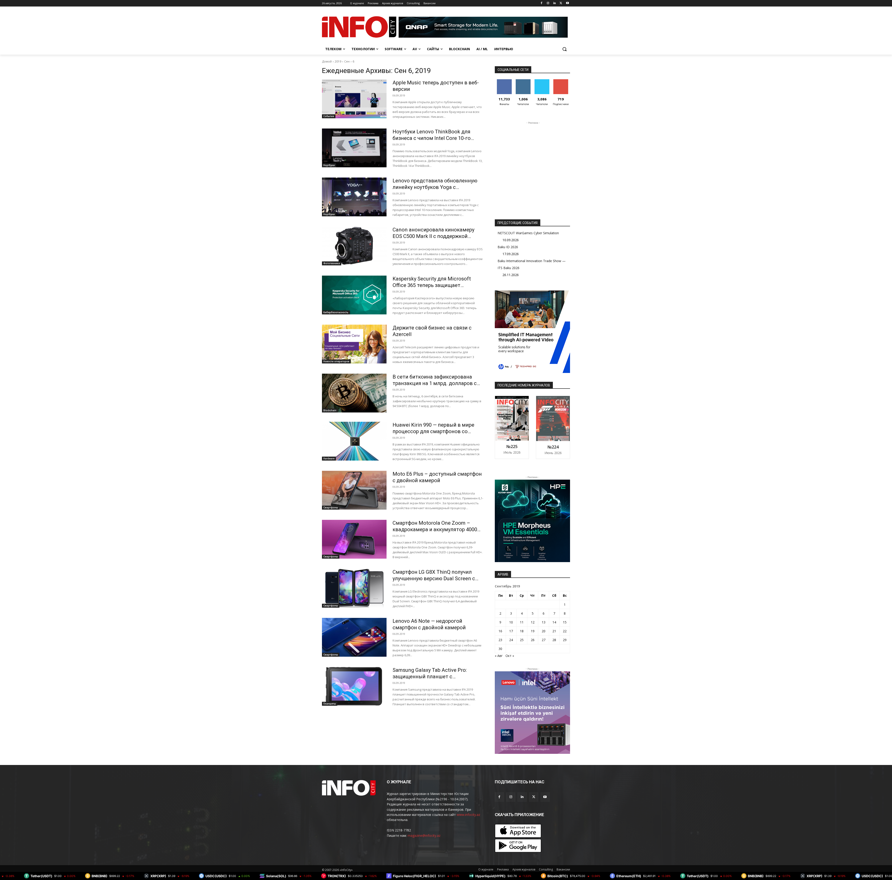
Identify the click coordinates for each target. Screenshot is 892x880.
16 (500, 631)
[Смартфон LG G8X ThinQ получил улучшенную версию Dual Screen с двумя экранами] (354, 588)
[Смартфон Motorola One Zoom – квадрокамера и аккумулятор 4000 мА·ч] (354, 539)
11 (522, 622)
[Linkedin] (554, 3)
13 (543, 622)
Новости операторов (336, 361)
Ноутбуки (329, 165)
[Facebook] (541, 3)
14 (554, 622)
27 (543, 640)
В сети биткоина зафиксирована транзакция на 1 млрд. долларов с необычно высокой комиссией (435, 383)
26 (533, 640)
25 (522, 640)
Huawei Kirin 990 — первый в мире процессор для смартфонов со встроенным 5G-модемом (433, 431)
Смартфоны (330, 507)
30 (500, 648)
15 (565, 622)
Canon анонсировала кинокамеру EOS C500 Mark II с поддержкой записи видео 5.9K (433, 236)
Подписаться (561, 81)
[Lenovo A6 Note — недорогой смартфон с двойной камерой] (354, 637)
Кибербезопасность (335, 312)
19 (533, 631)
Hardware (328, 458)
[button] (564, 49)
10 (511, 622)
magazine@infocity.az (424, 835)
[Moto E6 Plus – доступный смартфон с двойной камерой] (354, 490)
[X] (561, 3)
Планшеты (329, 703)
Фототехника (331, 263)
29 (565, 640)
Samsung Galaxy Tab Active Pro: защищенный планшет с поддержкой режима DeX (430, 676)
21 (554, 631)
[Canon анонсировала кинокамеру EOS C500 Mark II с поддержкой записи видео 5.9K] (354, 246)
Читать (523, 81)
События (328, 116)
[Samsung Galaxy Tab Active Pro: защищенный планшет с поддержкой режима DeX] (354, 686)
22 (565, 631)
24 (511, 640)
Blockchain (329, 410)
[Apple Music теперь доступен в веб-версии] (354, 98)
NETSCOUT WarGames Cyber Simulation (528, 233)
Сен (347, 61)
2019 (338, 61)
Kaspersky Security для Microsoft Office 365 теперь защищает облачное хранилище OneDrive (432, 285)
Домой (327, 61)
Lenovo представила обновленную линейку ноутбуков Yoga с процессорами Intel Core (435, 187)
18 (522, 631)
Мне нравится (504, 82)
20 (543, 631)
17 (511, 631)
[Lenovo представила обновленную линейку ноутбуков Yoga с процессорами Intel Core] (354, 197)
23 (500, 640)
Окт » (509, 655)
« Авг (499, 655)
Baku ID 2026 (508, 247)
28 (554, 640)
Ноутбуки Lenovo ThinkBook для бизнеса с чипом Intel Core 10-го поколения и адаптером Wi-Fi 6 (432, 138)
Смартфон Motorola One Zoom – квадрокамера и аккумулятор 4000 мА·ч (435, 529)
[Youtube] (567, 3)
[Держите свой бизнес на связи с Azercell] (354, 344)
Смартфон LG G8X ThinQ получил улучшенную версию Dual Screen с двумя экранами (434, 578)
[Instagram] (548, 3)
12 (533, 622)
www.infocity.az (468, 814)
